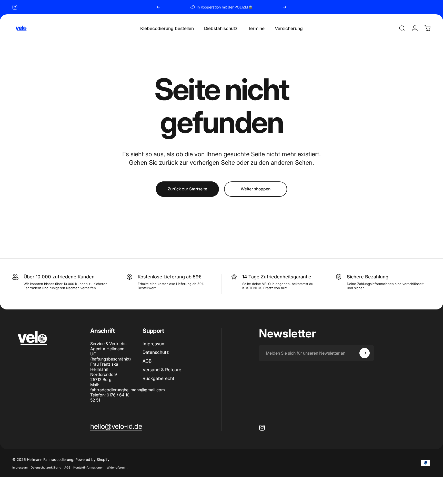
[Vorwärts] (284, 7)
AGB (147, 361)
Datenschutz (156, 352)
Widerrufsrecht (117, 467)
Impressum (154, 343)
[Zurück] (158, 7)
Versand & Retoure (162, 369)
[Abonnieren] (364, 353)
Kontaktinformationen (88, 467)
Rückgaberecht (158, 378)
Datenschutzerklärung (46, 467)
